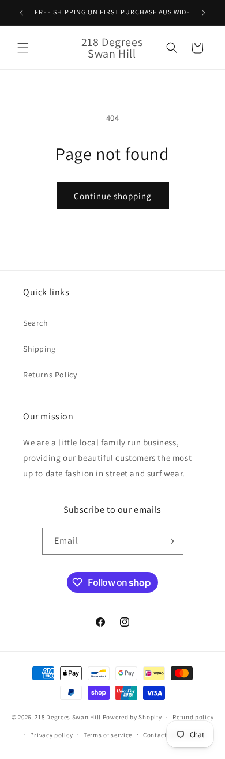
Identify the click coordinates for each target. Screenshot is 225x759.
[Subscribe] (170, 541)
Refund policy (192, 717)
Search (35, 323)
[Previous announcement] (21, 12)
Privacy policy (51, 735)
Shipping (39, 349)
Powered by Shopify (132, 717)
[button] (23, 47)
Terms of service (108, 735)
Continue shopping (113, 195)
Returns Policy (50, 374)
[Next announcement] (203, 12)
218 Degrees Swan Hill (68, 717)
